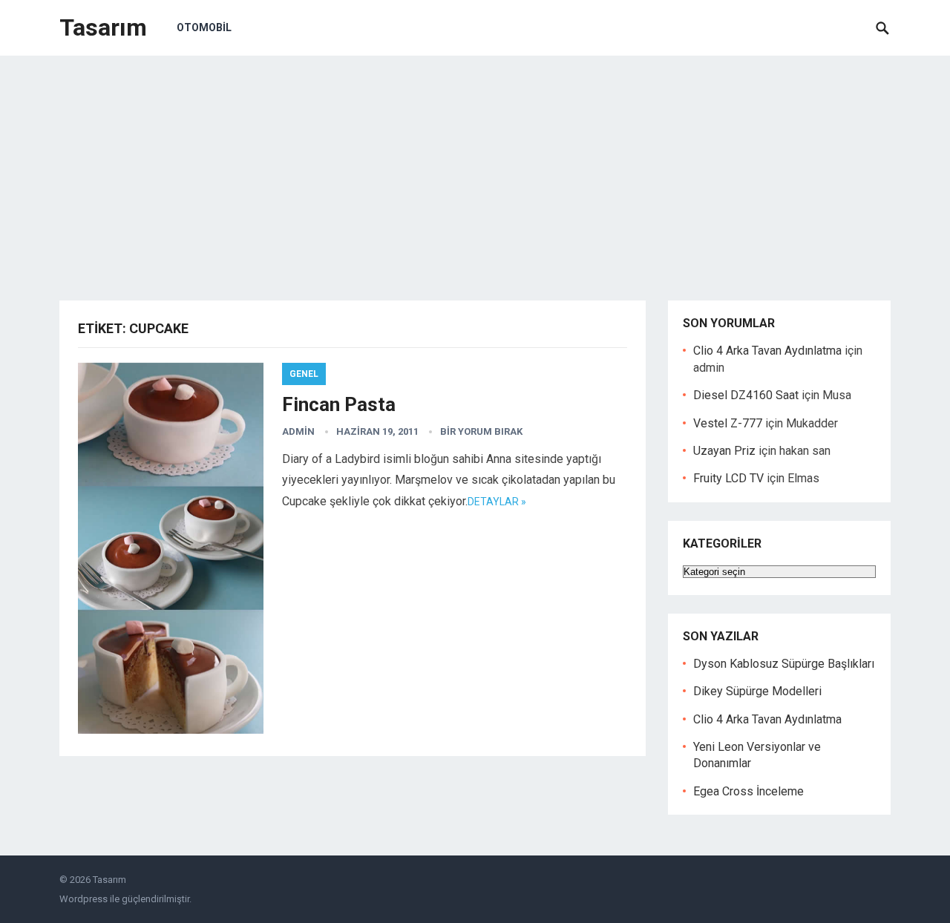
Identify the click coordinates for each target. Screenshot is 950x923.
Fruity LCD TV (728, 478)
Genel (303, 374)
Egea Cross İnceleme (748, 791)
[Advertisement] (475, 167)
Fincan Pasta (339, 404)
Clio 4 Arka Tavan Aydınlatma (767, 351)
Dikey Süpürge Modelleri (757, 691)
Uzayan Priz (724, 451)
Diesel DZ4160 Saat (746, 395)
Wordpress (83, 898)
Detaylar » (497, 502)
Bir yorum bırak (481, 431)
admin (298, 431)
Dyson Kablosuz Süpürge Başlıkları (783, 664)
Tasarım (103, 27)
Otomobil (204, 27)
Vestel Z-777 (727, 423)
